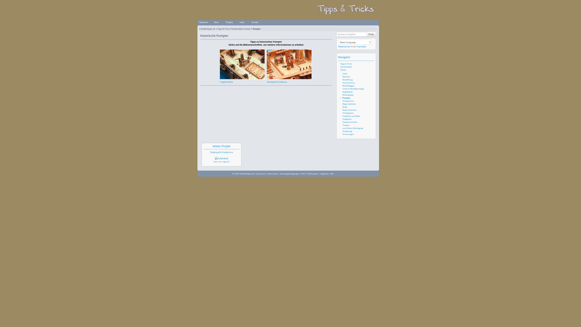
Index (242, 22)
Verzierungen (348, 134)
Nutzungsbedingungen (289, 173)
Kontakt (255, 22)
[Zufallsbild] (221, 158)
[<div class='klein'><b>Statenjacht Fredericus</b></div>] (289, 64)
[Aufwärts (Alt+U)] (364, 57)
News (216, 22)
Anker (345, 73)
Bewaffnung (348, 79)
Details (248, 29)
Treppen (346, 125)
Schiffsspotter (312, 173)
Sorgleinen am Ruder (351, 116)
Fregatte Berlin (226, 82)
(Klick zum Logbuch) (221, 162)
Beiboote (346, 76)
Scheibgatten (348, 113)
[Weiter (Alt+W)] (372, 57)
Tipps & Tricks (223, 29)
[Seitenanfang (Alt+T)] (202, 88)
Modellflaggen (349, 85)
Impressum (261, 173)
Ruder (345, 107)
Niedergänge (348, 95)
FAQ (303, 173)
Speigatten (347, 119)
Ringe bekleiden (349, 104)
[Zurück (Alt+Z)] (368, 57)
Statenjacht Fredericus (277, 82)
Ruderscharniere (350, 110)
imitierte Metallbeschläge (353, 89)
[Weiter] (211, 88)
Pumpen (346, 98)
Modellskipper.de (208, 29)
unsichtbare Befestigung (353, 128)
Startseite (203, 22)
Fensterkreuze (349, 82)
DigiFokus (324, 173)
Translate (361, 46)
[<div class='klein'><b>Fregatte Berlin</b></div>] (242, 64)
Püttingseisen (348, 101)
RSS (332, 173)
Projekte (229, 22)
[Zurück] (206, 88)
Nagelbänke (348, 92)
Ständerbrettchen (350, 122)
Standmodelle (237, 29)
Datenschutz (273, 173)
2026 (237, 173)
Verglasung (347, 131)
